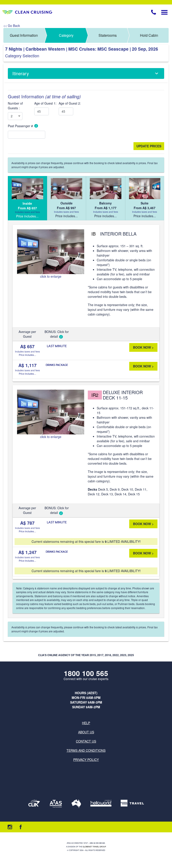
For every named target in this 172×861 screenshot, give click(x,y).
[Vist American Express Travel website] (132, 804)
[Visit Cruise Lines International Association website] (34, 804)
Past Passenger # (21, 126)
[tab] (27, 198)
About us (86, 732)
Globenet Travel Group (94, 846)
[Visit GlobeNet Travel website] (76, 804)
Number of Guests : (15, 105)
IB (93, 233)
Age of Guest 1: (45, 103)
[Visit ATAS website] (56, 804)
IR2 (94, 395)
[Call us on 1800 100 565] (153, 12)
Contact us (86, 741)
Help (86, 723)
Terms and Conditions (86, 750)
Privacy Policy (86, 759)
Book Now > (143, 347)
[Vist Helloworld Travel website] (101, 804)
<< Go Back (11, 25)
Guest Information (24, 35)
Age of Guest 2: (70, 103)
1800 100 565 (86, 673)
